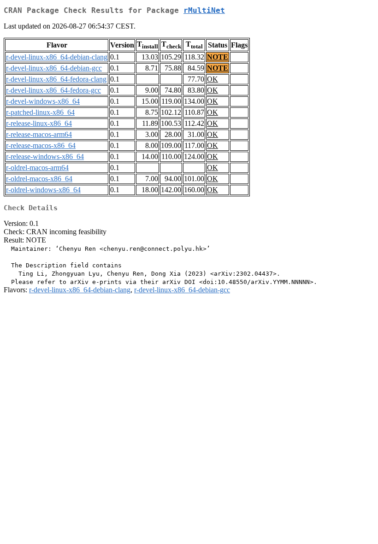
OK (212, 79)
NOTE (217, 57)
